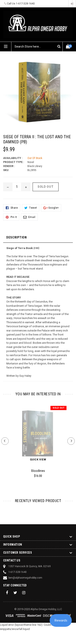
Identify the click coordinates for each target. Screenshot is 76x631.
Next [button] (71, 441)
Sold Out (58, 408)
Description (16, 237)
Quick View (38, 459)
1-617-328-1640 (25, 3)
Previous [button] (5, 441)
